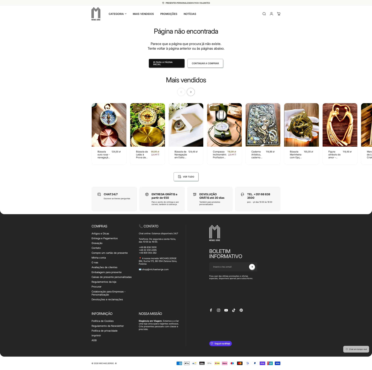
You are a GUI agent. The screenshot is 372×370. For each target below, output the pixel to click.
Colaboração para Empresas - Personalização (109, 293)
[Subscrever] (252, 267)
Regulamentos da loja (104, 281)
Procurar (96, 286)
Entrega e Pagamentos (105, 238)
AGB (94, 340)
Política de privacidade (105, 330)
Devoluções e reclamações (107, 299)
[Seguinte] (191, 92)
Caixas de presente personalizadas (112, 277)
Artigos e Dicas (100, 233)
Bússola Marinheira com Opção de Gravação (296, 157)
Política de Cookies (103, 321)
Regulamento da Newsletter (108, 325)
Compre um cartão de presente (110, 252)
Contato (96, 247)
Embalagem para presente (107, 272)
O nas (95, 262)
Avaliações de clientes (104, 267)
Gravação (97, 243)
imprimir (96, 335)
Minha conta (99, 257)
